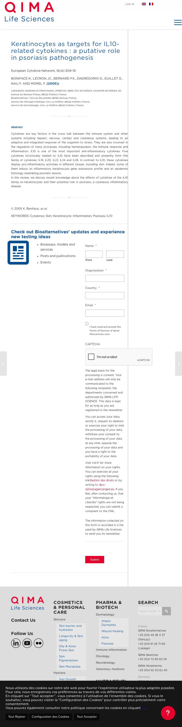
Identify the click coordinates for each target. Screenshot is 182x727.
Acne (105, 637)
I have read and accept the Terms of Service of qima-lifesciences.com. (105, 330)
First (88, 260)
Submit (94, 559)
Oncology (103, 656)
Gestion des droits (102, 480)
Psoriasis (107, 643)
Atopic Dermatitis (108, 623)
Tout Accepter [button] (87, 716)
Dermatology (105, 614)
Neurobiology (105, 662)
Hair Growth (67, 679)
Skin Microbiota (70, 666)
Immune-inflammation (111, 650)
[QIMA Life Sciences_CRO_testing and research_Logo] (29, 17)
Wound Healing (112, 631)
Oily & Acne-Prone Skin (68, 648)
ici (143, 708)
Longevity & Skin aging (71, 638)
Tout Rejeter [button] (16, 716)
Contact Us (23, 620)
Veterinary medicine (110, 669)
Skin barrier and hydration (70, 628)
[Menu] (176, 22)
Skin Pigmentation (68, 658)
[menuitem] (176, 22)
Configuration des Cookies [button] (50, 716)
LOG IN (129, 4)
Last (110, 260)
